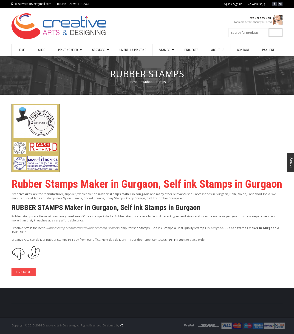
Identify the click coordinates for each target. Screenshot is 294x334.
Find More (23, 272)
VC (121, 325)
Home (133, 82)
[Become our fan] (274, 4)
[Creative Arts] (254, 21)
